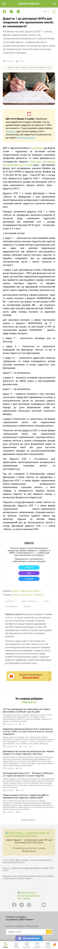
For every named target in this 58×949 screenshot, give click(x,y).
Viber (29, 573)
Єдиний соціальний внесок (29, 601)
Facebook (29, 579)
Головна (16, 947)
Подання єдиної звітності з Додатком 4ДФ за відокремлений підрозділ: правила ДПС (26, 796)
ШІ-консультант (31, 938)
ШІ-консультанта (26, 137)
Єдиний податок (9, 601)
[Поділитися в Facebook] (4, 11)
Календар (48, 947)
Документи (37, 947)
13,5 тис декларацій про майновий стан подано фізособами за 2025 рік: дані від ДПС (26, 710)
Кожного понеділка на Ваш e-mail (22, 926)
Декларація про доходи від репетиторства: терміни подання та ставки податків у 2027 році (28, 752)
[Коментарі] (18, 11)
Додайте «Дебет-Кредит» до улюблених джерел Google (29, 67)
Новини (5, 947)
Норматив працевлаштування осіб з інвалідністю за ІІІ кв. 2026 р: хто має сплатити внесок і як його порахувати (28, 731)
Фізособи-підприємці (11, 606)
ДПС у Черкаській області (27, 591)
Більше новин (28, 820)
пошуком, (11, 131)
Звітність (39, 594)
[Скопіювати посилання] (11, 11)
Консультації (26, 947)
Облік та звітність (22, 594)
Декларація (27, 606)
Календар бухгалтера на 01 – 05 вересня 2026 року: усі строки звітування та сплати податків (28, 774)
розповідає (37, 148)
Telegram (29, 567)
